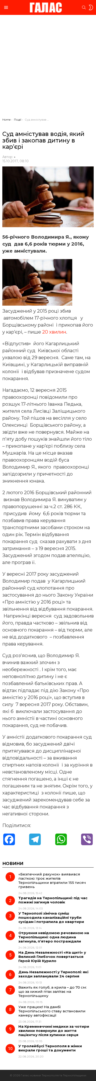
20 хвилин (54, 332)
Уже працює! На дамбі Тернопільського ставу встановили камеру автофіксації (52, 1011)
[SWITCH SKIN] (91, 7)
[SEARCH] (84, 7)
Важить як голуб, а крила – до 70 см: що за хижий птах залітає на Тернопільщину (52, 991)
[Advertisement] (48, 67)
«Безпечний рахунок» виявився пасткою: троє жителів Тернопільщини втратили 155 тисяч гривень (52, 880)
